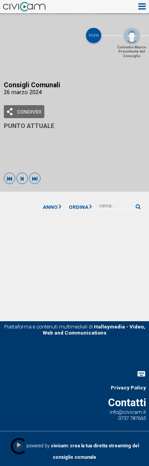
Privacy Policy (128, 387)
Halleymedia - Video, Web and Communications (94, 329)
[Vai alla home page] (24, 6)
